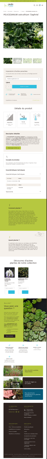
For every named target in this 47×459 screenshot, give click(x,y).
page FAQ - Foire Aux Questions (11, 314)
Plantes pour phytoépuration (31, 433)
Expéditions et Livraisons (14, 429)
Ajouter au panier (24, 86)
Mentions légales (26, 454)
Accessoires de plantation (30, 436)
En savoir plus (36, 100)
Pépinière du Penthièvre (14, 433)
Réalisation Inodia (31, 456)
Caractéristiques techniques (15, 174)
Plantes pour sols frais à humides (29, 439)
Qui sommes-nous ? (13, 409)
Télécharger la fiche (12, 148)
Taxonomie (9, 191)
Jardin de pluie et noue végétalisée (29, 442)
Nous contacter (27, 417)
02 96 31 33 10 (30, 410)
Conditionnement (9, 76)
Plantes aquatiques (28, 427)
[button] (39, 5)
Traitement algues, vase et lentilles (29, 446)
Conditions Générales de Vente (35, 454)
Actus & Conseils (13, 431)
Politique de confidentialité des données (19, 456)
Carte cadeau (27, 448)
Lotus (25, 431)
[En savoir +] (33, 1)
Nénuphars (26, 429)
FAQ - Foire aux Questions (15, 427)
